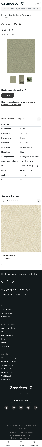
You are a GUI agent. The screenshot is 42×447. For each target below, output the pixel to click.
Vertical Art (6, 369)
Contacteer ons (21, 400)
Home (3, 15)
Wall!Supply (6, 376)
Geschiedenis (7, 335)
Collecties (5, 317)
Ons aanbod (6, 332)
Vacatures (5, 346)
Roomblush (6, 379)
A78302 (6, 259)
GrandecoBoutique (9, 358)
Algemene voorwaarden (20, 435)
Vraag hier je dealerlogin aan (13, 294)
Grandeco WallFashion (11, 361)
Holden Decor (7, 372)
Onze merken (7, 313)
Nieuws (4, 343)
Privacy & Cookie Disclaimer (21, 433)
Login (7, 280)
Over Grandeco (8, 328)
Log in (7, 95)
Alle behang (6, 309)
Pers (3, 339)
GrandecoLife (14, 15)
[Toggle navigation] (38, 3)
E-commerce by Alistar (21, 438)
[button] (21, 119)
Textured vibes (27, 15)
